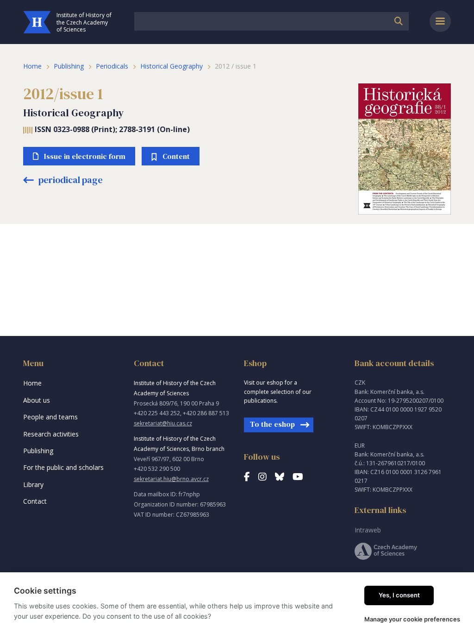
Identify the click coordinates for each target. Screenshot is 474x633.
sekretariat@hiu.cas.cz (163, 423)
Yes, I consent (399, 595)
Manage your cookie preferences (412, 619)
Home (32, 66)
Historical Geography (171, 66)
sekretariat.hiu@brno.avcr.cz (171, 479)
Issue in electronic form (84, 156)
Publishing (69, 66)
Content (176, 156)
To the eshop (272, 424)
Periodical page (70, 179)
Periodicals (112, 66)
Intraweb (368, 529)
